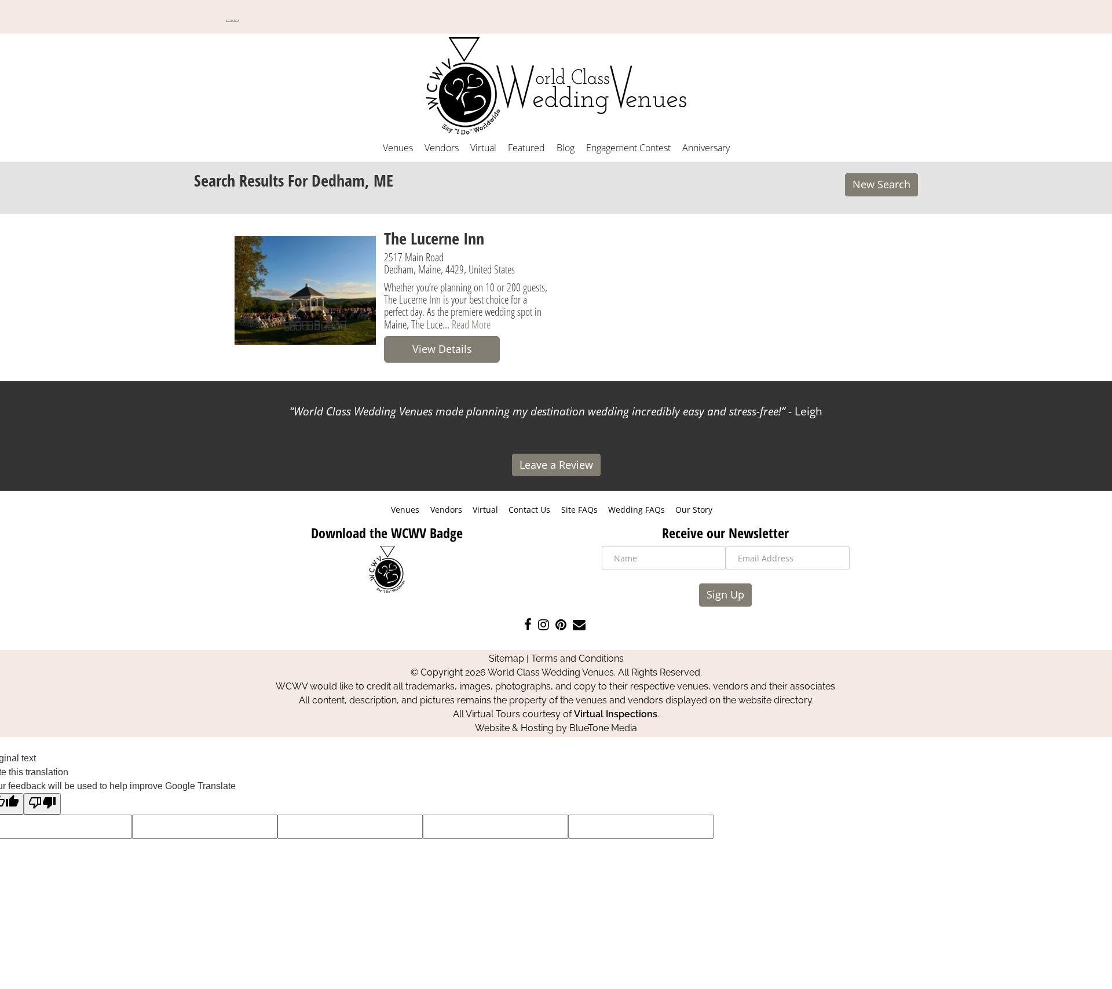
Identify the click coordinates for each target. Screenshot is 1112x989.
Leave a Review (556, 465)
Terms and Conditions (577, 658)
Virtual (483, 147)
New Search (881, 184)
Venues (398, 147)
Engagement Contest (628, 147)
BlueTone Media (603, 727)
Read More (471, 324)
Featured (526, 147)
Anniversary (706, 147)
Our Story (693, 509)
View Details (442, 349)
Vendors (442, 147)
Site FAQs (579, 509)
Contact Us (529, 509)
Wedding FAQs (636, 509)
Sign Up (725, 594)
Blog (566, 147)
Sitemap (506, 658)
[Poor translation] (42, 804)
